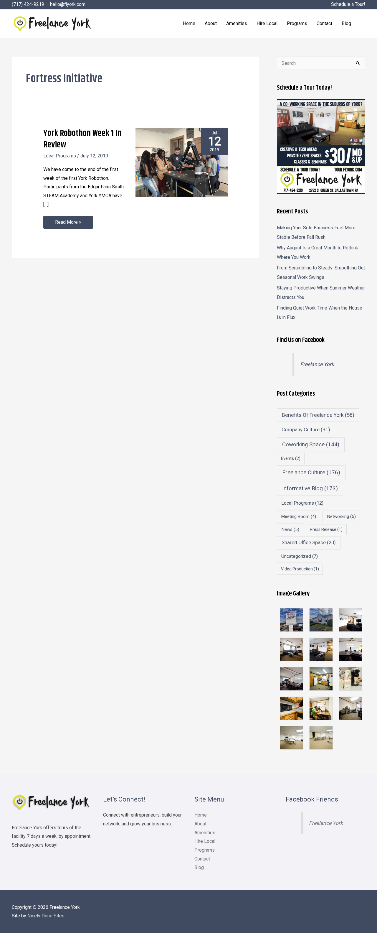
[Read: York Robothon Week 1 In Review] (181, 162)
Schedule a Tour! (348, 4)
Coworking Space (310, 444)
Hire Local (204, 841)
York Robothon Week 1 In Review (82, 139)
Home (200, 815)
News (290, 529)
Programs (204, 850)
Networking (341, 516)
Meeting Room (298, 516)
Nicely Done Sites (46, 916)
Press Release (326, 529)
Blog (199, 867)
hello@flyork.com (67, 4)
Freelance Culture (311, 472)
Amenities (204, 832)
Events (290, 458)
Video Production (300, 569)
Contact (202, 859)
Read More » (68, 220)
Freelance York (317, 364)
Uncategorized (299, 556)
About (200, 824)
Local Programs (59, 156)
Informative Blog (310, 488)
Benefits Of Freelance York (318, 415)
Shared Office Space (309, 542)
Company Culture (306, 429)
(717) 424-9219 (28, 4)
